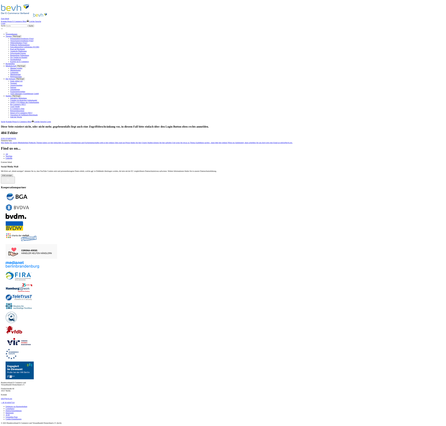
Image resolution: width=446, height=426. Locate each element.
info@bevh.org (6, 399)
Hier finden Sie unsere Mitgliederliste (15, 143)
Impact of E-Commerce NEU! (21, 113)
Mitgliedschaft (11, 66)
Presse (9, 21)
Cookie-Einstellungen (13, 419)
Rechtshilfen (10, 64)
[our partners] (223, 196)
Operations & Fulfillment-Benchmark (24, 115)
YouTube (9, 156)
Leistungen (14, 72)
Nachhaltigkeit (15, 60)
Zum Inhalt (5, 19)
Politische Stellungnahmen (20, 45)
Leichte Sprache (35, 21)
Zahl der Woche (16, 117)
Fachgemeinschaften (17, 92)
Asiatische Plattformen (18, 51)
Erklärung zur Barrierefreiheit (16, 407)
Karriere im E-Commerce (19, 62)
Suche (3, 26)
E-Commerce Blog (19, 21)
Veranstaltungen (11, 34)
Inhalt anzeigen (7, 175)
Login (3, 24)
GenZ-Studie (15, 107)
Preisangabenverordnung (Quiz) (22, 39)
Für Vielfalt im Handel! (18, 57)
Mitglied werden (16, 68)
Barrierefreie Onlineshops (19, 55)
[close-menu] (6, 32)
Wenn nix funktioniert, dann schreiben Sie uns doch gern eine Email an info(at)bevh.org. (260, 143)
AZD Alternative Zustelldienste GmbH (24, 94)
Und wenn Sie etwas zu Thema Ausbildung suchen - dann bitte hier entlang (200, 143)
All (7, 154)
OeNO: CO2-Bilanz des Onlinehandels (24, 102)
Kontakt (4, 21)
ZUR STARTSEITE (8, 138)
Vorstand (13, 83)
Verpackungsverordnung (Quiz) (21, 41)
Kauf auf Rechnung (17, 49)
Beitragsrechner (16, 77)
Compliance (10, 409)
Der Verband (10, 79)
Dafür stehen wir (16, 81)
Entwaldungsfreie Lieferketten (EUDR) (24, 47)
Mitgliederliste (15, 74)
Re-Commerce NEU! (18, 104)
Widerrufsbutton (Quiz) (18, 43)
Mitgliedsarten (15, 70)
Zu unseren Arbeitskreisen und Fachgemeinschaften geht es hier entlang (88, 143)
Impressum (10, 413)
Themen (9, 36)
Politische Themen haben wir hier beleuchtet (45, 143)
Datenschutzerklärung (14, 411)
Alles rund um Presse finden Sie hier (128, 143)
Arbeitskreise (15, 89)
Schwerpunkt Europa (18, 53)
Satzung (13, 87)
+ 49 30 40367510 (8, 403)
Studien (9, 96)
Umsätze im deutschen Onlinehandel (23, 100)
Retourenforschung (17, 111)
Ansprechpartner (16, 85)
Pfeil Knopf (16, 36)
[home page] (24, 17)
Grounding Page (12, 417)
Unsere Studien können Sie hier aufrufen (157, 143)
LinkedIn (9, 158)
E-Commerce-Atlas (17, 109)
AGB (8, 415)
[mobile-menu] (2, 28)
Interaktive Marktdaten (18, 98)
